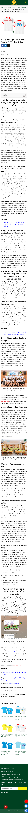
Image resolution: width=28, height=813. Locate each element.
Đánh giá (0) (4, 54)
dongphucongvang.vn (13, 683)
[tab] (14, 51)
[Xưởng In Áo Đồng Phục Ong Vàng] (14, 2)
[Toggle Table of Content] (23, 95)
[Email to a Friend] (8, 45)
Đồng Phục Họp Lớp (14, 7)
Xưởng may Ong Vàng (13, 652)
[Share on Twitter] (5, 45)
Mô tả (3, 51)
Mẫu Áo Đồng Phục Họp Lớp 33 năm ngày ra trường (21, 735)
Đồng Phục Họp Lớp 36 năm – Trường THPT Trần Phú (7, 735)
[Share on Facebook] (2, 45)
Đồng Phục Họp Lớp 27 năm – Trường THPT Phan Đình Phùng (20, 718)
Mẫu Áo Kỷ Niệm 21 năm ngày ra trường (7, 717)
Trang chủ (4, 7)
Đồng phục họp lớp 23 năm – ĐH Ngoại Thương (6, 753)
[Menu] (2, 3)
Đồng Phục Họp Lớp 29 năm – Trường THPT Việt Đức (20, 753)
